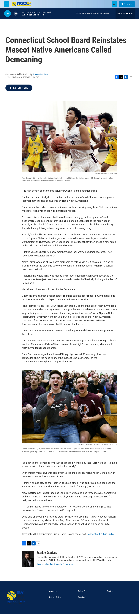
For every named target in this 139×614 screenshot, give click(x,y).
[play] (7, 13)
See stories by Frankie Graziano (55, 564)
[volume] (15, 14)
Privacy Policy (55, 597)
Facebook (82, 597)
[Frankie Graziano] (28, 559)
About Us (53, 591)
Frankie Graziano (40, 74)
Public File (82, 591)
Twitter (110, 591)
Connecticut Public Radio (100, 534)
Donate (128, 4)
